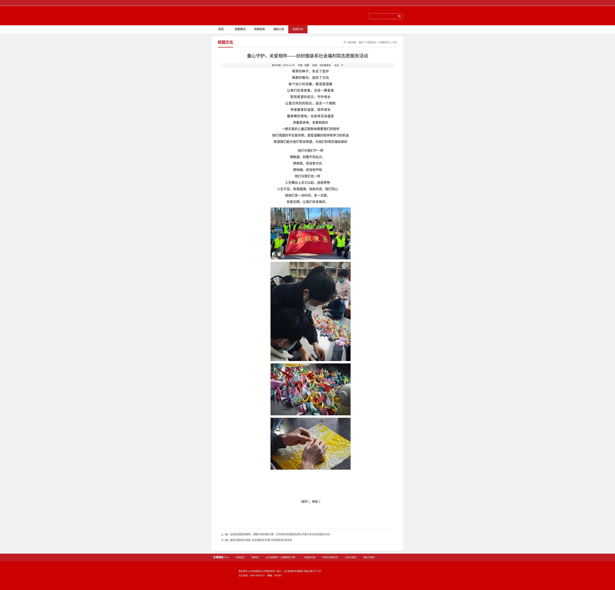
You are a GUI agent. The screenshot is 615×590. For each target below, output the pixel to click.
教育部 (255, 557)
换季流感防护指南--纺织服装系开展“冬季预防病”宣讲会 (261, 540)
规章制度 (259, 29)
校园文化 (297, 29)
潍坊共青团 (368, 557)
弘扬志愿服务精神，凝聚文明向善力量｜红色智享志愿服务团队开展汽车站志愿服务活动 (280, 534)
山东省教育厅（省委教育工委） (281, 557)
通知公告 (278, 29)
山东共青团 (350, 557)
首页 (221, 29)
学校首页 (240, 557)
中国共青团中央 (330, 557)
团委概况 (240, 29)
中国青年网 (309, 557)
